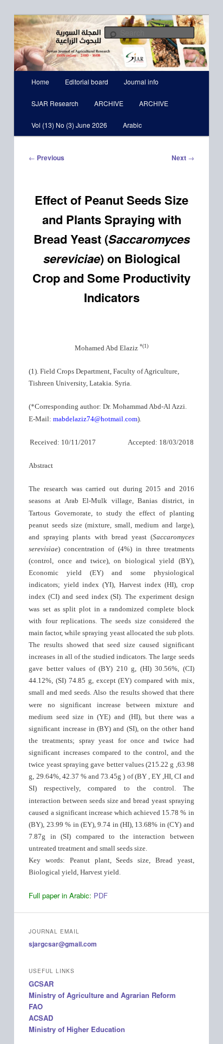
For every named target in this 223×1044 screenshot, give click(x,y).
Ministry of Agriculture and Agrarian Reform (102, 995)
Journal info (141, 81)
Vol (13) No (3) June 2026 (69, 124)
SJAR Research (54, 103)
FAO (36, 1006)
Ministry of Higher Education (77, 1029)
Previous (46, 157)
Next (183, 157)
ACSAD (41, 1018)
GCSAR (41, 983)
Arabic (132, 124)
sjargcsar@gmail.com (63, 944)
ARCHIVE (108, 103)
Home (40, 81)
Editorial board (86, 81)
